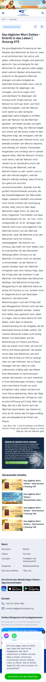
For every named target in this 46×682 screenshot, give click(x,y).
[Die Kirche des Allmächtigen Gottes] (23, 13)
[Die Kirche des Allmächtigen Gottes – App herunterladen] (3, 588)
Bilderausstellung (31, 566)
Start (3, 19)
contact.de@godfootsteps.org (19, 608)
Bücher (26, 549)
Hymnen (27, 554)
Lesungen (13, 19)
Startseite (6, 549)
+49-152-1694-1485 (14, 603)
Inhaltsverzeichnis (11, 27)
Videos (4, 554)
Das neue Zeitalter (9, 570)
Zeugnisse (6, 566)
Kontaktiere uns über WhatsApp (23, 630)
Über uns (27, 570)
